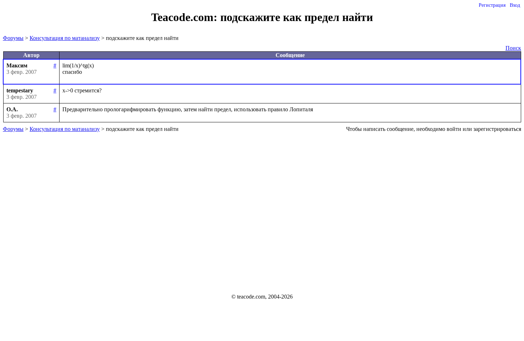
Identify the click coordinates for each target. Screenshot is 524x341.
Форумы (13, 38)
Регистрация (492, 5)
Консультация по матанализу (65, 38)
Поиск (513, 48)
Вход (515, 5)
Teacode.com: (185, 17)
